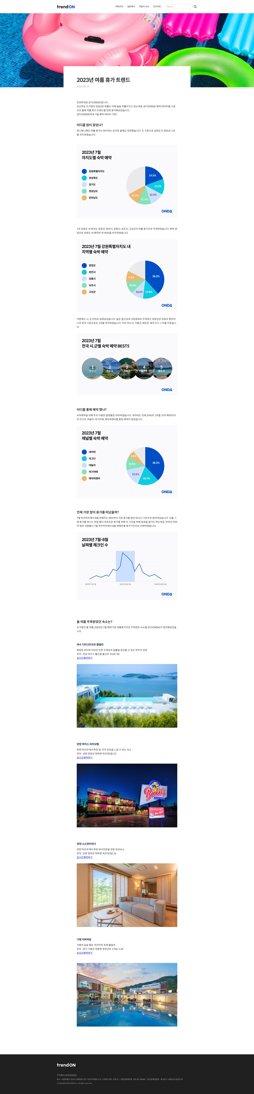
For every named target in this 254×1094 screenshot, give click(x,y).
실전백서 (131, 6)
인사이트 (157, 6)
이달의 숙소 (144, 6)
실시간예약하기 (84, 658)
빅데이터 (119, 6)
